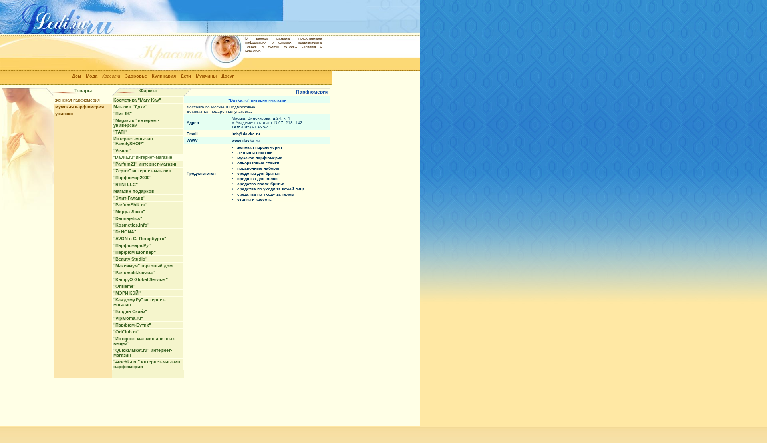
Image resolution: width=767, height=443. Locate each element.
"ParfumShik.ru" (130, 204)
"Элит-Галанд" (129, 198)
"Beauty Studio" (130, 259)
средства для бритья (258, 173)
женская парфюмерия (77, 100)
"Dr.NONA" (124, 231)
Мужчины (206, 76)
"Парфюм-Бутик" (132, 325)
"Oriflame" (124, 286)
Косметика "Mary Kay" (137, 100)
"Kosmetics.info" (131, 225)
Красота (111, 76)
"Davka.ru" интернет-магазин (142, 157)
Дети (186, 76)
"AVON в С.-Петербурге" (139, 238)
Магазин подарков (133, 191)
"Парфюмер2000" (132, 177)
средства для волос (257, 178)
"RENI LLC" (125, 184)
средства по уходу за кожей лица (271, 189)
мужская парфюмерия (79, 106)
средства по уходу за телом (265, 194)
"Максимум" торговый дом (143, 265)
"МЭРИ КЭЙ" (127, 293)
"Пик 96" (122, 113)
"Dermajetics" (127, 218)
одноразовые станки (258, 163)
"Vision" (122, 150)
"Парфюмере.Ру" (132, 245)
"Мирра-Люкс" (129, 211)
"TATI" (120, 132)
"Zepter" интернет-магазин (142, 170)
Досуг (227, 76)
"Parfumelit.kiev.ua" (134, 272)
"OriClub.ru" (126, 331)
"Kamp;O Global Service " (140, 279)
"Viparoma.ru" (128, 318)
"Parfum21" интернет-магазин (145, 164)
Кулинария (164, 76)
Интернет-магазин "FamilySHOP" (133, 141)
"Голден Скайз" (130, 311)
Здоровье (136, 76)
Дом (76, 76)
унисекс (64, 113)
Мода (91, 76)
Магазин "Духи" (130, 106)
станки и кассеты (255, 199)
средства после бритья (260, 184)
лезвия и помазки (254, 152)
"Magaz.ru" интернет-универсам (136, 123)
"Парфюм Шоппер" (134, 252)
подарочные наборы (258, 168)
